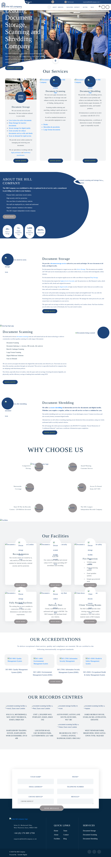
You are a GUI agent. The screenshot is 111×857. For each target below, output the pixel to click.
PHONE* (75, 777)
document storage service (58, 263)
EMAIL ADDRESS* (35, 787)
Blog (65, 839)
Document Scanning (90, 835)
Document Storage (89, 831)
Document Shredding (90, 839)
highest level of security (67, 281)
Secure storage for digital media (19, 128)
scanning (36, 59)
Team (65, 831)
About (56, 835)
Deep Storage (94, 277)
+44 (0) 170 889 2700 (24, 833)
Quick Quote (21, 160)
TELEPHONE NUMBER (75, 787)
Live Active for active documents (20, 120)
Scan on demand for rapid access (20, 136)
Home (56, 831)
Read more (9, 216)
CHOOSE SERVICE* (36, 797)
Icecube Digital (22, 854)
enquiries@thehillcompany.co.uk (25, 839)
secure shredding (56, 407)
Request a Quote (14, 68)
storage (28, 59)
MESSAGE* (75, 797)
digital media (64, 287)
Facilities (57, 839)
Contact (66, 835)
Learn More (55, 681)
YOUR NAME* (35, 777)
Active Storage (81, 269)
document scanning (22, 336)
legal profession (16, 152)
